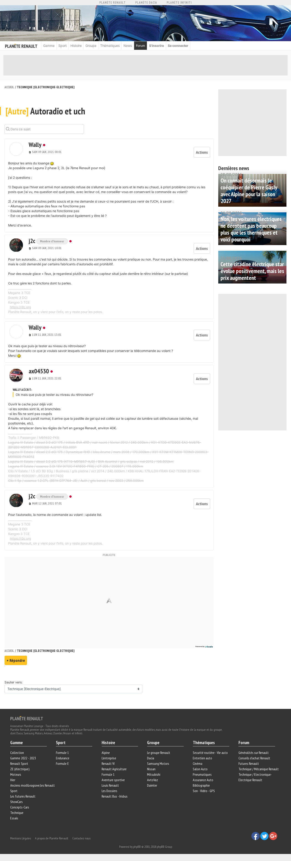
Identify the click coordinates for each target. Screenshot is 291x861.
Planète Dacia (146, 3)
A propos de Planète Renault (51, 838)
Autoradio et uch (45, 111)
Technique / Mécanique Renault (258, 769)
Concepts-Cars (19, 807)
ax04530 (39, 371)
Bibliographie (201, 785)
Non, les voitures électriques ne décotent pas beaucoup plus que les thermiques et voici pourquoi (251, 229)
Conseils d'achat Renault (254, 758)
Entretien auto (202, 758)
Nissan (151, 769)
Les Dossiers (109, 790)
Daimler (152, 785)
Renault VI (108, 763)
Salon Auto (200, 769)
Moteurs (15, 774)
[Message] (30, 152)
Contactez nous (81, 838)
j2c (32, 240)
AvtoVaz (152, 780)
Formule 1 (62, 752)
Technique (16, 812)
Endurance (62, 758)
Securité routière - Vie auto (210, 752)
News (127, 46)
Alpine (106, 752)
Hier (12, 780)
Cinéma (197, 763)
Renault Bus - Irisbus (115, 796)
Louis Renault (110, 785)
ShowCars (16, 801)
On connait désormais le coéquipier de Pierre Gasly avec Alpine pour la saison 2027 (249, 191)
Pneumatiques (202, 774)
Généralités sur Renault (253, 752)
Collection (17, 752)
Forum (140, 46)
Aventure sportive (113, 780)
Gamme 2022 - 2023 (23, 758)
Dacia (150, 758)
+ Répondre (16, 660)
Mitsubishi (153, 774)
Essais (14, 818)
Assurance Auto (203, 780)
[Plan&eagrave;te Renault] (26, 718)
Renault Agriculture (114, 769)
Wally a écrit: (22, 390)
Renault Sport (19, 763)
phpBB (137, 847)
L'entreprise (109, 758)
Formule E (62, 763)
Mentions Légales (20, 838)
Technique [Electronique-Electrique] (46, 87)
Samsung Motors (158, 763)
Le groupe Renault (158, 752)
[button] (16, 149)
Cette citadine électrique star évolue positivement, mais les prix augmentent (252, 270)
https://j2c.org (20, 307)
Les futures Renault (22, 796)
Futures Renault (248, 763)
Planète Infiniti (179, 3)
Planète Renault (112, 3)
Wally (35, 144)
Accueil (9, 87)
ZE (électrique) (20, 769)
